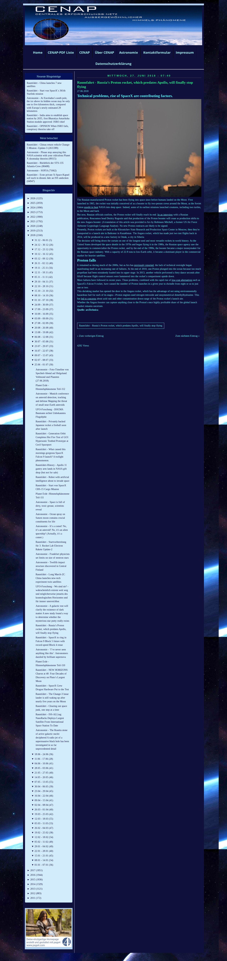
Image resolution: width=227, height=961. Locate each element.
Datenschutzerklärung (113, 63)
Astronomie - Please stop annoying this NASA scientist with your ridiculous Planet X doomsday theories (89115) (48, 155)
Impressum (185, 52)
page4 (119, 957)
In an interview (165, 214)
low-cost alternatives (182, 280)
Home (38, 52)
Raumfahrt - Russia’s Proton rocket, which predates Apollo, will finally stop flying (120, 325)
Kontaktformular (157, 52)
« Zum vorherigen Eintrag (90, 336)
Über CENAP (104, 52)
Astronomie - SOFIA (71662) (42, 170)
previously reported (144, 265)
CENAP (84, 52)
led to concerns (88, 298)
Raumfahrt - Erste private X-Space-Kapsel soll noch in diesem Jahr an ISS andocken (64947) (48, 178)
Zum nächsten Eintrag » (187, 336)
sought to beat (91, 207)
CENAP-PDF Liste (61, 52)
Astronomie (128, 52)
